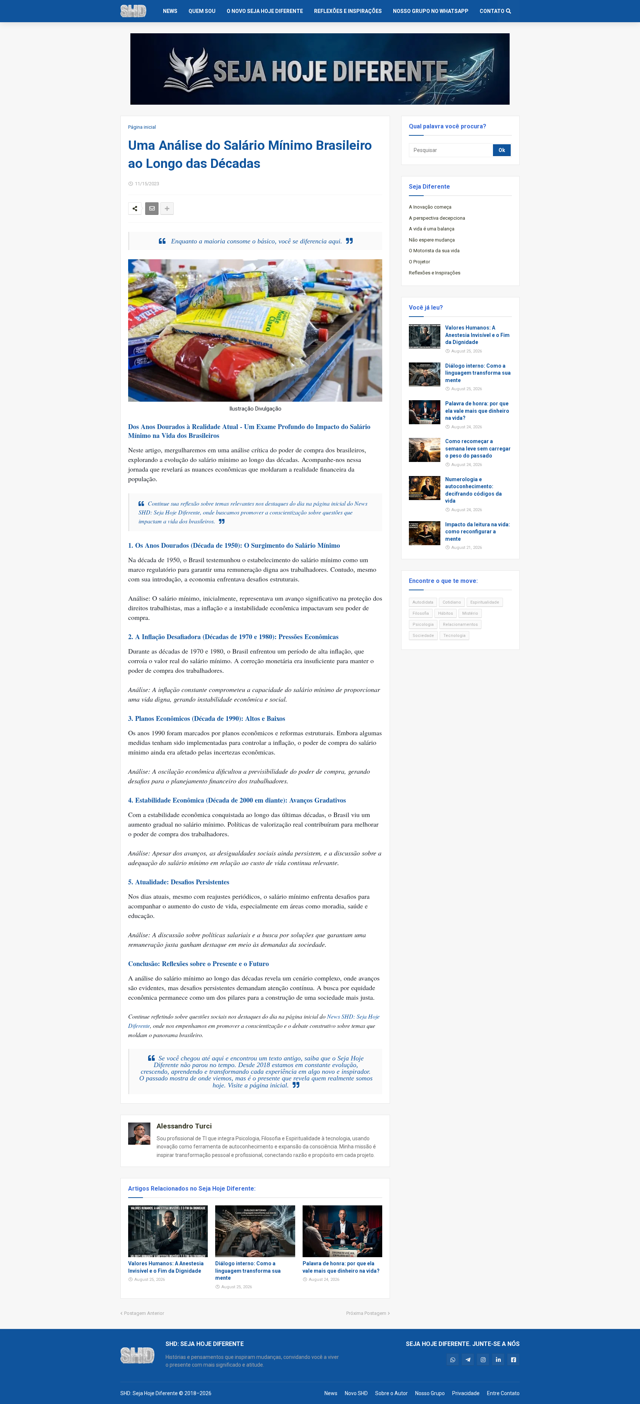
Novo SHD (356, 1393)
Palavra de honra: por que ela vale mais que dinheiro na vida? (341, 1267)
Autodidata (423, 602)
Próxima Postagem (366, 1313)
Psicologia (423, 624)
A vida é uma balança (431, 229)
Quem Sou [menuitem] (202, 11)
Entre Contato (503, 1393)
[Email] (152, 208)
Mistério (470, 613)
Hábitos (445, 613)
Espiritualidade (484, 602)
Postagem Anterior (144, 1313)
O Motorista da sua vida (434, 250)
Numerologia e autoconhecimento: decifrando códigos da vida (473, 490)
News (330, 1393)
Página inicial (142, 127)
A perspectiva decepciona (437, 218)
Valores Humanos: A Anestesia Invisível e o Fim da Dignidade (166, 1267)
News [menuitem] (170, 11)
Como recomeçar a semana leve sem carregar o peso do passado (478, 448)
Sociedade (423, 635)
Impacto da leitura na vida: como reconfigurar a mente (477, 532)
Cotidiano (452, 602)
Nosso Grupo (430, 1393)
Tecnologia (454, 635)
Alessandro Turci (184, 1126)
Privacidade (466, 1393)
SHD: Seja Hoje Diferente (149, 1393)
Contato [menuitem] (492, 11)
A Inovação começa (430, 207)
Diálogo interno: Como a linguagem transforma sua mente (248, 1270)
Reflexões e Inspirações (434, 273)
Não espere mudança (432, 240)
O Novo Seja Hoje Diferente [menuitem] (265, 11)
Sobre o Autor (391, 1393)
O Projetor (419, 261)
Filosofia (421, 613)
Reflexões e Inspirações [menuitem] (348, 11)
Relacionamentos (460, 624)
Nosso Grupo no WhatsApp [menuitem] (431, 11)
